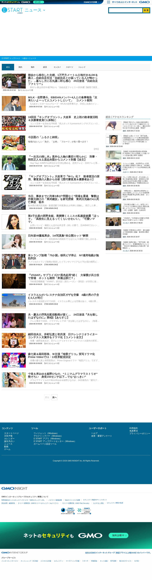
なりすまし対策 (98, 503)
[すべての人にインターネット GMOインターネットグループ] (131, 2)
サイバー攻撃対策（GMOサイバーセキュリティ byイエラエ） (38, 503)
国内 (20, 67)
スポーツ (69, 67)
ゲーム (7, 449)
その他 (136, 561)
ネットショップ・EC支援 (29, 561)
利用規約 (133, 428)
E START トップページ (11, 58)
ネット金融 (103, 561)
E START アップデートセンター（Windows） (55, 441)
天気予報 (8, 436)
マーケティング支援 (72, 561)
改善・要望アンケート (101, 436)
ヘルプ (94, 433)
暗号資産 (113, 561)
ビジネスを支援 (46, 561)
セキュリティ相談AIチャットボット (95, 500)
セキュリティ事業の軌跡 (115, 503)
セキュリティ (58, 561)
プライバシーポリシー (139, 433)
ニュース (32, 58)
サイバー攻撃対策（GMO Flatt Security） (76, 503)
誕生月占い (9, 441)
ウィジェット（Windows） (46, 433)
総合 (25, 58)
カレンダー (9, 438)
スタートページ (11, 433)
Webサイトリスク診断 (72, 500)
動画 (6, 446)
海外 (32, 67)
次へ (54, 397)
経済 (45, 67)
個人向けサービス (125, 561)
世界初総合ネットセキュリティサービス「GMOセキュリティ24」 (23, 500)
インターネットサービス (9, 561)
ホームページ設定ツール (45, 444)
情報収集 (94, 561)
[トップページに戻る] (13, 10)
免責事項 (133, 431)
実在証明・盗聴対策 (8, 503)
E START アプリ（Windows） (48, 438)
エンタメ (57, 67)
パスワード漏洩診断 (55, 500)
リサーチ (85, 561)
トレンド (82, 67)
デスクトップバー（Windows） (48, 436)
